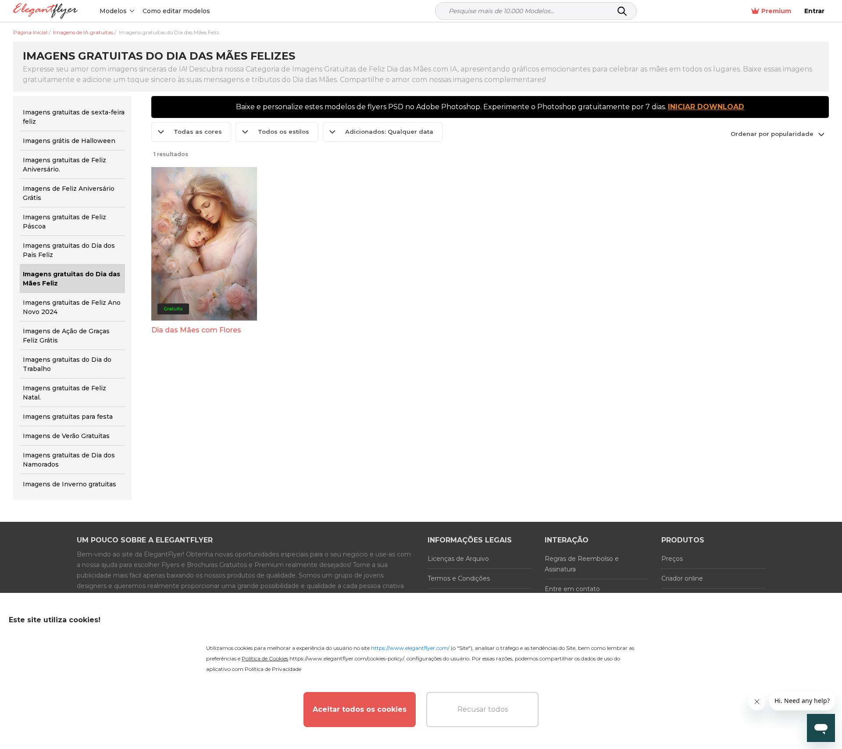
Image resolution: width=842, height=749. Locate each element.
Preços (672, 559)
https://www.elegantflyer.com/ (410, 648)
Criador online (682, 578)
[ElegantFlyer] (45, 11)
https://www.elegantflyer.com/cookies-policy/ (346, 658)
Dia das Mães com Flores (196, 330)
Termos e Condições (459, 578)
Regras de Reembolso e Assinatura (582, 564)
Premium (776, 11)
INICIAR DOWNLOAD (706, 107)
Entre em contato (572, 589)
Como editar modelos (176, 11)
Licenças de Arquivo (458, 559)
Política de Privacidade (273, 669)
